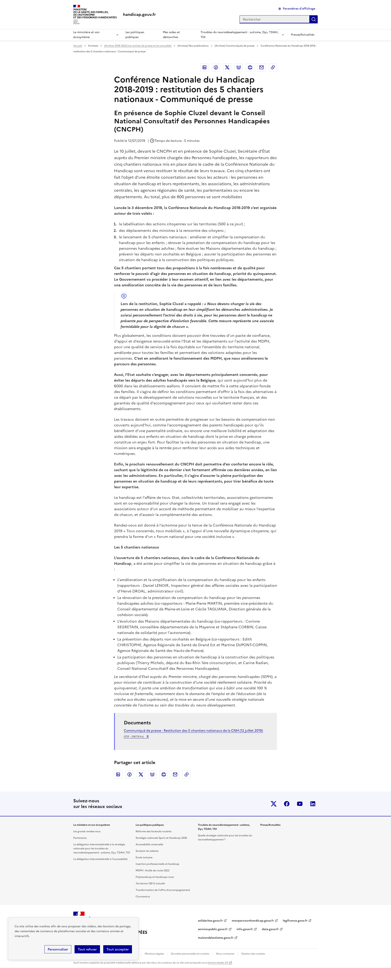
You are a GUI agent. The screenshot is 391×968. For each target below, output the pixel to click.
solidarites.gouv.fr (210, 921)
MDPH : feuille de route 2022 (152, 870)
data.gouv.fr (270, 929)
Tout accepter (118, 949)
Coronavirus (143, 896)
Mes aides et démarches (171, 34)
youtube (300, 804)
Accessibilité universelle (149, 844)
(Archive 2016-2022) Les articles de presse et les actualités (137, 46)
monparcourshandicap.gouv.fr (253, 921)
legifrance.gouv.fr (295, 921)
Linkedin (204, 67)
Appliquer (314, 19)
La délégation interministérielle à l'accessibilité (100, 859)
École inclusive (144, 857)
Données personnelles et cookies (190, 954)
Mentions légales (154, 954)
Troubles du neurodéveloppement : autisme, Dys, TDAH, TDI (239, 34)
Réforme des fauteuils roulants (153, 831)
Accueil (77, 46)
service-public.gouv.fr (213, 929)
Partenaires (80, 838)
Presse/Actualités (302, 35)
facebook (287, 804)
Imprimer (250, 67)
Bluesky (239, 67)
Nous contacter (225, 954)
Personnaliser (58, 949)
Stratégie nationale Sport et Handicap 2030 (161, 838)
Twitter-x (274, 804)
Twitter (227, 67)
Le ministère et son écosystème (86, 34)
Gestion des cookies (253, 954)
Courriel (261, 67)
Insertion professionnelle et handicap (157, 864)
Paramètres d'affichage (299, 9)
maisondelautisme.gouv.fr (216, 938)
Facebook (216, 67)
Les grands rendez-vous (86, 831)
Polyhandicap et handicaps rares (155, 877)
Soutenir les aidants (147, 851)
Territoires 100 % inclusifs (150, 883)
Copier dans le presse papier (273, 67)
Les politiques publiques (134, 34)
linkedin (313, 804)
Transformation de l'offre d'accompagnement (163, 890)
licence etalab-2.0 (218, 963)
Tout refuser (87, 949)
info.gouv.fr (245, 929)
